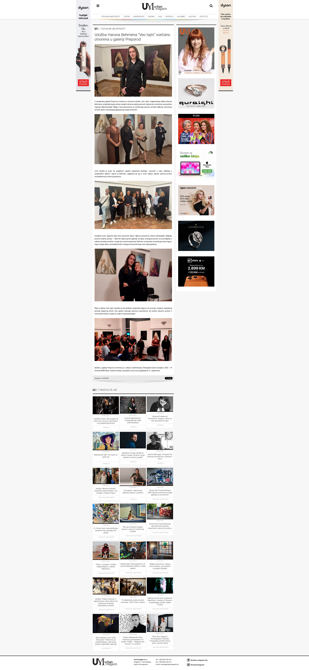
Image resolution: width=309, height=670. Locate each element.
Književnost (139, 17)
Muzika (151, 17)
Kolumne (181, 17)
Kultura (192, 17)
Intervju (169, 17)
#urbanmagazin (197, 665)
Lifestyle (204, 17)
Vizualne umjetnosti (110, 17)
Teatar (127, 17)
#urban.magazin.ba (198, 660)
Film (160, 17)
